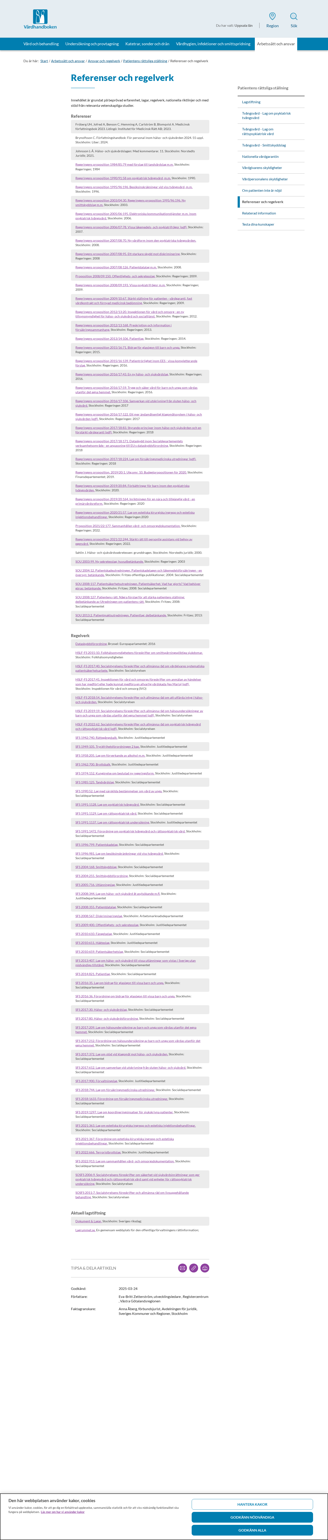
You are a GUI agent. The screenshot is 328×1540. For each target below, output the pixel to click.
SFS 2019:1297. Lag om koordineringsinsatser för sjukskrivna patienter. (124, 1112)
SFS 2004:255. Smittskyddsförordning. (101, 876)
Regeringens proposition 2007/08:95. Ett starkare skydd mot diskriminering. (127, 254)
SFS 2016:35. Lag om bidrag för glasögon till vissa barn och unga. (119, 983)
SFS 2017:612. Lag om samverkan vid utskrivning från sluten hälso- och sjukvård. (130, 1067)
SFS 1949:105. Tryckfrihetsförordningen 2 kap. (107, 746)
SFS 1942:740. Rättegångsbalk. (96, 737)
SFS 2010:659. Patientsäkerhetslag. (99, 951)
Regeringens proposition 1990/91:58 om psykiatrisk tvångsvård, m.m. (123, 178)
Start (44, 61)
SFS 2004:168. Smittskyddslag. (96, 867)
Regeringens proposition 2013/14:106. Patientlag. (109, 338)
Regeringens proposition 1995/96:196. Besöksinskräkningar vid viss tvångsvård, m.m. (134, 187)
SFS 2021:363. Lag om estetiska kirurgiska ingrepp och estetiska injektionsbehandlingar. (135, 1125)
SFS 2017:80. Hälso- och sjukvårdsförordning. (107, 1018)
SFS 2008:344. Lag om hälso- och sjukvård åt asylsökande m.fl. (117, 894)
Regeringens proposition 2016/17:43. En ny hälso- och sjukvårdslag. (122, 374)
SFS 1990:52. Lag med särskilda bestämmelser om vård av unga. (118, 791)
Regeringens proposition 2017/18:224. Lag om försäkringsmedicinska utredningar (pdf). (135, 459)
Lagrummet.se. (85, 1230)
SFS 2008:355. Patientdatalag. (95, 907)
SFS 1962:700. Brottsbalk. (93, 764)
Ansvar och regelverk (104, 61)
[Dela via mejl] (182, 1268)
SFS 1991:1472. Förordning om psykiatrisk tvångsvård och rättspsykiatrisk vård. (130, 831)
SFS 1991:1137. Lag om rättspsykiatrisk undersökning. (112, 822)
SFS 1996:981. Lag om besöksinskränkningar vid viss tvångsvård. (119, 853)
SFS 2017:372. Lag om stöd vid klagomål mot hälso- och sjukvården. (121, 1054)
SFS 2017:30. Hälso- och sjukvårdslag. (101, 1009)
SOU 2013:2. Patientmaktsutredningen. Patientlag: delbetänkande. (121, 615)
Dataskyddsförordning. (91, 644)
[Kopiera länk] (193, 1268)
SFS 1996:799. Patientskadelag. (96, 844)
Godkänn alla (252, 1530)
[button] (272, 21)
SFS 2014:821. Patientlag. (92, 974)
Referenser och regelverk (189, 61)
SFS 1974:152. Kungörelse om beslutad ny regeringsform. (114, 773)
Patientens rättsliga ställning (145, 61)
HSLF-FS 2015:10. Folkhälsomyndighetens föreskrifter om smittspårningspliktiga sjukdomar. (139, 653)
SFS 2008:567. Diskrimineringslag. (99, 916)
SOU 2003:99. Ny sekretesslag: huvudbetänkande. (109, 561)
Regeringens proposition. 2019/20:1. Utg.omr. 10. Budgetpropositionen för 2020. (131, 472)
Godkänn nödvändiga (252, 1517)
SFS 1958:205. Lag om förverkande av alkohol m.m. (110, 755)
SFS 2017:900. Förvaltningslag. (96, 1081)
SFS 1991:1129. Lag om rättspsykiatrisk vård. (106, 813)
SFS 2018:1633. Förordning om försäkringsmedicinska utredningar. (121, 1099)
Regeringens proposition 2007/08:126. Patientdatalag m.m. (116, 267)
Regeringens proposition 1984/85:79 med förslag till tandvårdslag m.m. (124, 164)
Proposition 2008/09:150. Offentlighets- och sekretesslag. (115, 276)
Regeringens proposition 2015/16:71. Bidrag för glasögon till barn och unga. (127, 347)
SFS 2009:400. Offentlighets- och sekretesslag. (107, 925)
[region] (164, 1516)
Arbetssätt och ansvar (68, 61)
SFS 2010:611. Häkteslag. (92, 943)
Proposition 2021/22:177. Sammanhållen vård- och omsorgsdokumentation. (128, 526)
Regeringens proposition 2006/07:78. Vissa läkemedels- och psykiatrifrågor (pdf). (131, 227)
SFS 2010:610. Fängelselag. (93, 934)
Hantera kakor (252, 1504)
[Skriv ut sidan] (204, 1268)
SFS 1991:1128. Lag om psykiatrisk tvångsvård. (107, 804)
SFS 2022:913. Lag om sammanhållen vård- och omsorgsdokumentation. (124, 1161)
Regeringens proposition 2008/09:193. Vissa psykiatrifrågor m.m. (120, 285)
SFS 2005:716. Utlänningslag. (95, 885)
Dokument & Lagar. (88, 1221)
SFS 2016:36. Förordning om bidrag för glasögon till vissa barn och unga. (125, 996)
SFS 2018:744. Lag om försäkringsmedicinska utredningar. (115, 1090)
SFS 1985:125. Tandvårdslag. (94, 782)
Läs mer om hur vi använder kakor (63, 1512)
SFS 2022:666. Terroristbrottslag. (98, 1152)
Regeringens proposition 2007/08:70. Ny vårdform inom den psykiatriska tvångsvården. (135, 240)
